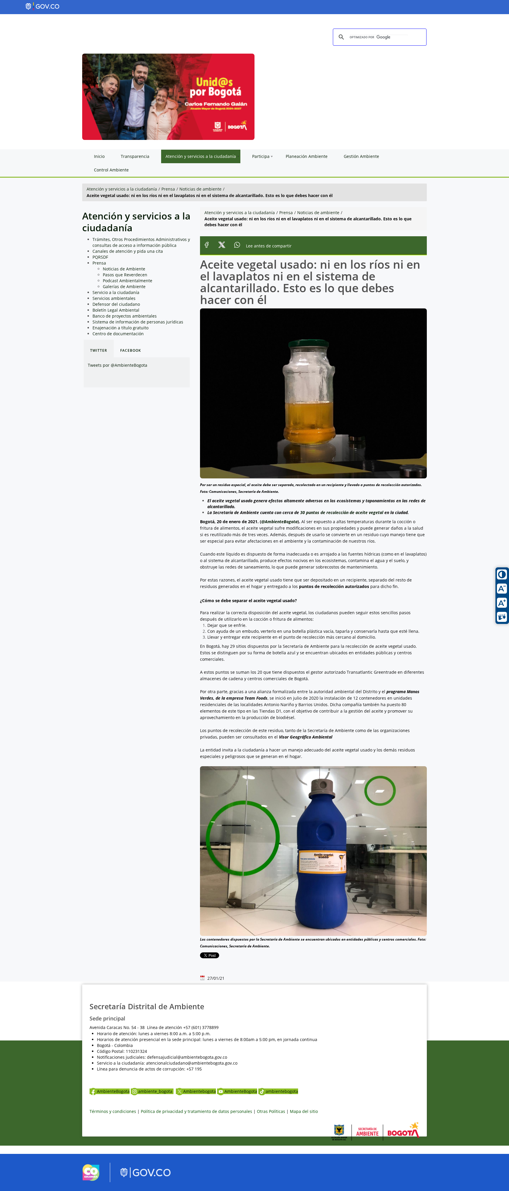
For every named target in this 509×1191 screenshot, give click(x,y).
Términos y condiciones (113, 1111)
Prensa (168, 189)
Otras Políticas (271, 1111)
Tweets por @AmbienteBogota (117, 365)
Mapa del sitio (304, 1111)
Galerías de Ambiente (124, 286)
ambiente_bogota (155, 1091)
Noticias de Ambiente (124, 269)
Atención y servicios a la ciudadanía (122, 189)
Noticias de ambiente (200, 189)
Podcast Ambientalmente (127, 280)
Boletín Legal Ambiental (115, 310)
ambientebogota (282, 1091)
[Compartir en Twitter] (222, 245)
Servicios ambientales (113, 298)
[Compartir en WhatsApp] (237, 245)
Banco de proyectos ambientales (124, 316)
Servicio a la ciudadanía (115, 292)
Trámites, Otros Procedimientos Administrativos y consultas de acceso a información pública (141, 242)
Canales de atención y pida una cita (127, 251)
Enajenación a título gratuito (120, 328)
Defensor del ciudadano (116, 304)
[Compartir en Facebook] (206, 245)
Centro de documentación (118, 333)
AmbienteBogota (113, 1091)
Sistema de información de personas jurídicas (137, 322)
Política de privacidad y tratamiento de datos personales (196, 1111)
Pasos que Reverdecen (125, 274)
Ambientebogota (199, 1091)
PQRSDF (100, 257)
